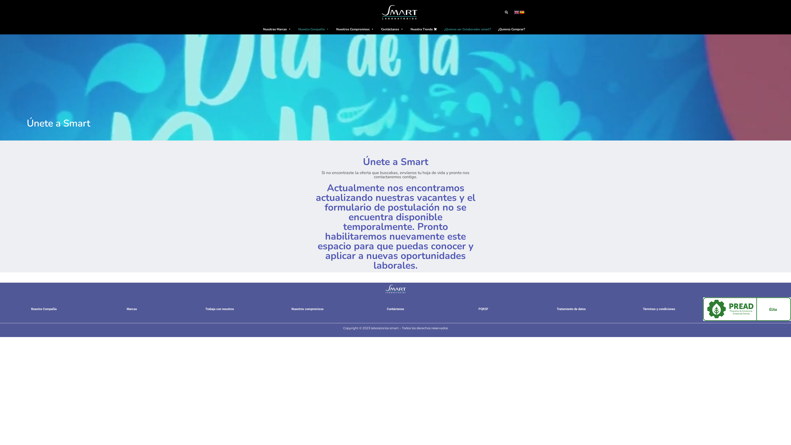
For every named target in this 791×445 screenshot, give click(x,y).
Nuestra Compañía (44, 309)
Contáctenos (395, 309)
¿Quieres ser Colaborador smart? (467, 29)
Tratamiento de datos (571, 309)
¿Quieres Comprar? (511, 29)
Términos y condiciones (659, 309)
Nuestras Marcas (275, 29)
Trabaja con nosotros (219, 309)
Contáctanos (390, 29)
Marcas (132, 309)
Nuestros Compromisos (353, 29)
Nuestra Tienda (422, 29)
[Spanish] (522, 12)
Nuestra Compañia (311, 29)
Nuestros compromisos (307, 309)
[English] (517, 12)
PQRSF (483, 309)
